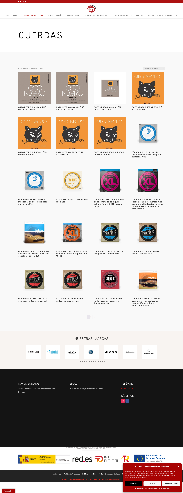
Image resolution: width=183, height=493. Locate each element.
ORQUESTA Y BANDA (73, 15)
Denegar (152, 483)
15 (104, 361)
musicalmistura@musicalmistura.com (86, 389)
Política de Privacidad (155, 488)
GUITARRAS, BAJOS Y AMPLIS (33, 15)
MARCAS (151, 15)
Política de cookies (141, 488)
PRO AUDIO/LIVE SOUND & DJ (121, 15)
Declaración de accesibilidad (109, 474)
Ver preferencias (171, 483)
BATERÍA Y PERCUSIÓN (55, 15)
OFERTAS (160, 15)
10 (95, 361)
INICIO (8, 15)
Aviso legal (166, 488)
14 (102, 361)
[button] (179, 467)
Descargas (169, 15)
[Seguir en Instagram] (123, 401)
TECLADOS (15, 15)
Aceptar (133, 483)
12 (98, 361)
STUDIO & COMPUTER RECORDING (96, 15)
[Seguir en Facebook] (127, 401)
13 (100, 361)
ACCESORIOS (139, 15)
